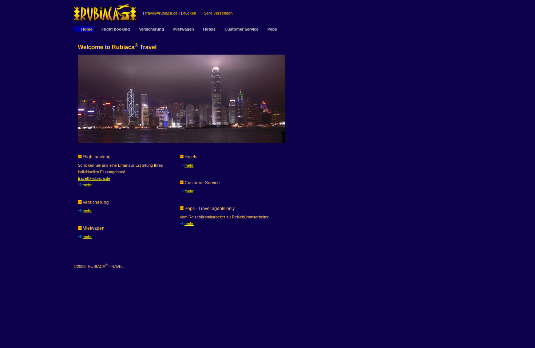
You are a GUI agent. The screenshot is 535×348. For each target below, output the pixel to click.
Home (86, 29)
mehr (87, 185)
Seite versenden (218, 13)
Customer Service (241, 29)
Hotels (209, 29)
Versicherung (151, 29)
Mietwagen (183, 29)
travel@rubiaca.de (161, 13)
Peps (272, 29)
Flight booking (116, 29)
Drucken (188, 13)
